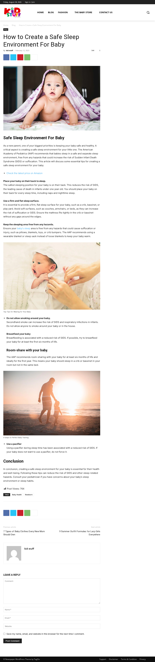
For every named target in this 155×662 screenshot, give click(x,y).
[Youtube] (150, 2)
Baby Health (17, 494)
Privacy (143, 659)
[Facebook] (133, 2)
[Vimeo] (145, 2)
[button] (148, 12)
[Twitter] (141, 2)
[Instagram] (137, 2)
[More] (34, 57)
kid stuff (9, 50)
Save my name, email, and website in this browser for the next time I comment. (45, 634)
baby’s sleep (23, 228)
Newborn (29, 494)
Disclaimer (113, 659)
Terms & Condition (129, 659)
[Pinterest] (20, 57)
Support (102, 659)
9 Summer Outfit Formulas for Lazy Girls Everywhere (79, 533)
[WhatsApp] (27, 57)
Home (5, 25)
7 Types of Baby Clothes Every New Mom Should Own (24, 533)
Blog (14, 25)
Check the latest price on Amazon (25, 173)
